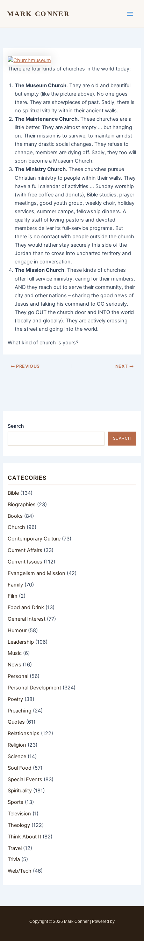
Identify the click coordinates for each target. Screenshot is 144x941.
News (14, 665)
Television (19, 814)
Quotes (16, 722)
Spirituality (20, 790)
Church (16, 527)
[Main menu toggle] (130, 14)
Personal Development (34, 688)
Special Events (25, 779)
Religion (17, 745)
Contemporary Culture (34, 539)
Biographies (22, 504)
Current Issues (25, 562)
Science (17, 756)
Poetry (15, 699)
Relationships (23, 733)
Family (15, 585)
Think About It (24, 837)
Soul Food (19, 768)
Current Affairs (25, 550)
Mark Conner (38, 13)
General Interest (26, 619)
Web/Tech (19, 871)
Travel (15, 848)
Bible (13, 493)
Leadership (21, 642)
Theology (19, 825)
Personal (18, 676)
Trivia (14, 859)
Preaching (19, 711)
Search (16, 426)
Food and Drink (26, 607)
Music (15, 653)
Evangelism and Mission (36, 573)
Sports (15, 802)
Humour (17, 630)
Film (12, 596)
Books (15, 516)
